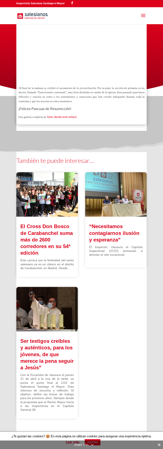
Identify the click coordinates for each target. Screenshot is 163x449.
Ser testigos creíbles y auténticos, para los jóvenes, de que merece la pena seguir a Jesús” (47, 354)
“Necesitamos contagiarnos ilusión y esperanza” (114, 232)
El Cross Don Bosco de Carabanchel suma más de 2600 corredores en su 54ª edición (46, 239)
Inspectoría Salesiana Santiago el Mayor (40, 3)
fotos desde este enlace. (61, 117)
